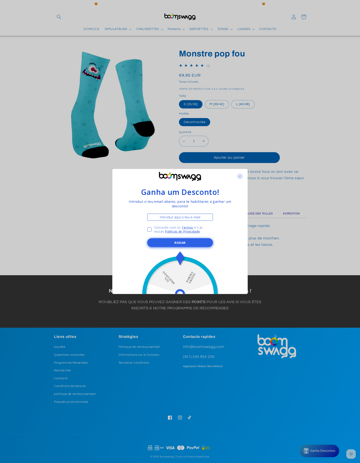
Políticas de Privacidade (182, 232)
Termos (187, 227)
